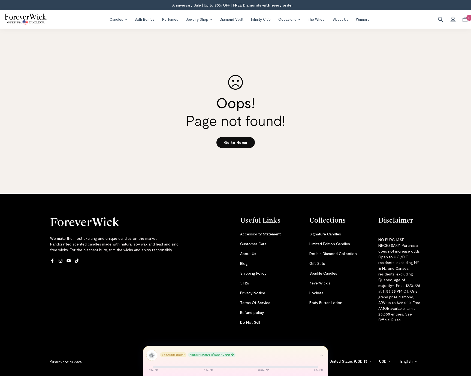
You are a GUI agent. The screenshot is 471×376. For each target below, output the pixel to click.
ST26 (244, 283)
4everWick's (319, 283)
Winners (362, 19)
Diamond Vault (231, 19)
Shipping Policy (253, 273)
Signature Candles (325, 234)
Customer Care (253, 243)
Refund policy (252, 312)
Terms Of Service (255, 302)
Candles (116, 19)
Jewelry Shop (197, 19)
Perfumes (170, 19)
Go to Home (235, 142)
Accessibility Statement (260, 234)
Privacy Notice (252, 292)
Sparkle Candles (323, 273)
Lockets (316, 292)
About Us (340, 19)
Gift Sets (317, 263)
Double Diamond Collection (333, 253)
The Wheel (316, 19)
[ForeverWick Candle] (25, 19)
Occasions (287, 19)
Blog (244, 263)
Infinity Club (261, 19)
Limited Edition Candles (329, 243)
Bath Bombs (145, 19)
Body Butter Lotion (325, 302)
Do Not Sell (250, 322)
